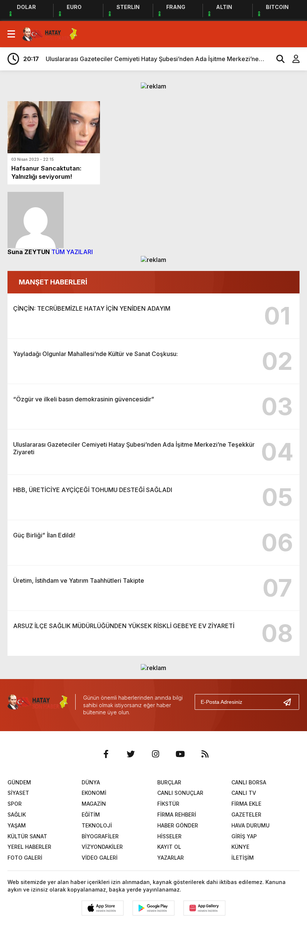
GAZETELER (246, 814)
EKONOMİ (94, 793)
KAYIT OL (169, 847)
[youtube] (180, 754)
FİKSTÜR (168, 803)
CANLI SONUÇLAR (180, 793)
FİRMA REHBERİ (176, 814)
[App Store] (103, 908)
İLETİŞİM (242, 857)
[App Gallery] (204, 908)
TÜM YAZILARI (72, 252)
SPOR (14, 803)
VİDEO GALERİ (100, 857)
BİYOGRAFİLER (100, 836)
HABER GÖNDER (177, 825)
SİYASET (18, 793)
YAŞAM (16, 825)
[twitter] (131, 754)
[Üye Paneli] (292, 59)
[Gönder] (290, 702)
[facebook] (106, 754)
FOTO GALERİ (24, 857)
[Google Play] (153, 908)
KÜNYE (240, 847)
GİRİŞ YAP (244, 836)
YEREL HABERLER (29, 847)
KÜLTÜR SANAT (27, 836)
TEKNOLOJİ (97, 825)
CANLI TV (243, 793)
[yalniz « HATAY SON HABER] (49, 33)
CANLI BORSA (248, 782)
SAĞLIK (16, 814)
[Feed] (205, 754)
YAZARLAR (170, 857)
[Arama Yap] (277, 59)
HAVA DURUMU (250, 825)
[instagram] (155, 754)
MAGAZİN (94, 803)
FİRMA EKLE (246, 803)
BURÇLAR (169, 782)
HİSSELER (169, 836)
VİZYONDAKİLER (102, 847)
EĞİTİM (91, 814)
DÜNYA (91, 782)
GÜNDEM (19, 782)
